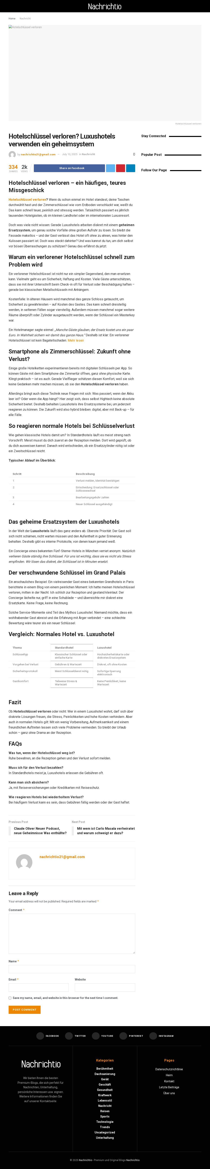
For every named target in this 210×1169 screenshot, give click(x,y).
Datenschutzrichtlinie (169, 1069)
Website (80, 979)
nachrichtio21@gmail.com (38, 154)
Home (12, 18)
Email (14, 979)
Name (14, 961)
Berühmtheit (104, 1068)
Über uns (169, 1093)
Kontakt (169, 1081)
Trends (105, 1127)
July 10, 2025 (69, 154)
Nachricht (25, 18)
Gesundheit (105, 1090)
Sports (105, 1116)
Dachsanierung (105, 1074)
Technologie (104, 1121)
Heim (169, 1075)
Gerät (105, 1079)
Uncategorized (105, 1132)
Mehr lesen (76, 340)
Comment (17, 910)
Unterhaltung (105, 1137)
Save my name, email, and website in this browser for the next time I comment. (65, 998)
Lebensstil (105, 1100)
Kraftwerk (105, 1095)
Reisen (105, 1111)
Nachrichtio (85, 1160)
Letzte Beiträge (169, 1087)
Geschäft (105, 1084)
